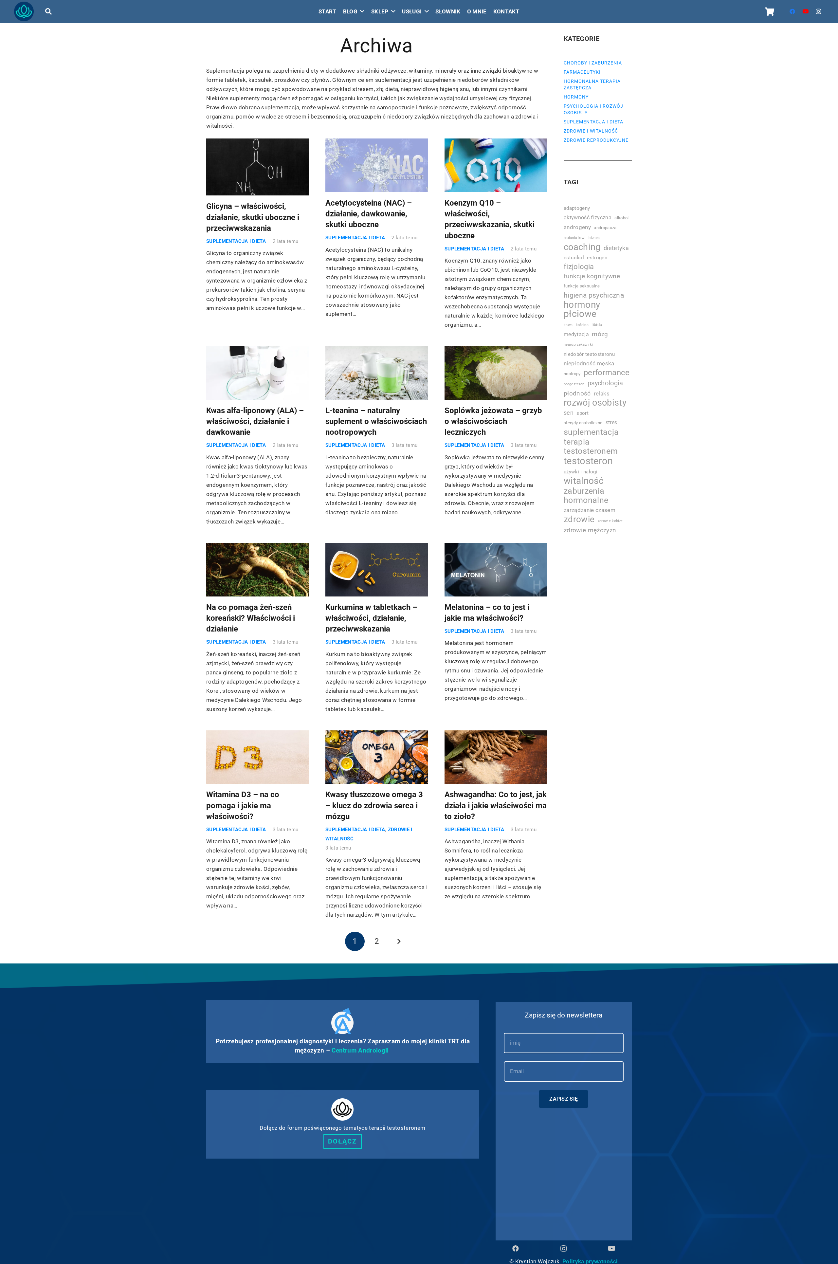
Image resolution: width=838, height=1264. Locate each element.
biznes (594, 238)
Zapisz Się (563, 1099)
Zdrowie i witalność (591, 131)
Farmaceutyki (582, 72)
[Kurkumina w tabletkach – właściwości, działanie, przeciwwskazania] (376, 569)
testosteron (588, 461)
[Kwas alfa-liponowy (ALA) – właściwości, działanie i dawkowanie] (257, 373)
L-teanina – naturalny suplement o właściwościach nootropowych (376, 421)
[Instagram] (818, 11)
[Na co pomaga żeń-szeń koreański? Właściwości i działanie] (257, 569)
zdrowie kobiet (610, 521)
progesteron (574, 384)
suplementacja (591, 432)
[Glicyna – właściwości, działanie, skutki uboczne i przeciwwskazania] (257, 166)
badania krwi (575, 238)
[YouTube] (805, 11)
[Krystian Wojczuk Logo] (24, 11)
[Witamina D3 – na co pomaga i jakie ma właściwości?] (257, 757)
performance (607, 372)
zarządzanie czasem (589, 510)
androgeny (577, 227)
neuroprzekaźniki (578, 344)
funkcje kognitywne (592, 276)
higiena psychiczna (594, 295)
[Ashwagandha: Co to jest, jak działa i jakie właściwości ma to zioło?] (496, 757)
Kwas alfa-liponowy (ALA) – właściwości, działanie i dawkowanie (255, 421)
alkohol (621, 217)
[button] (48, 11)
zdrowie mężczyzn (590, 530)
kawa (568, 325)
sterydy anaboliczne (583, 422)
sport (582, 413)
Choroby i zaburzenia (593, 62)
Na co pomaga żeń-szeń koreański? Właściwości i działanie (250, 618)
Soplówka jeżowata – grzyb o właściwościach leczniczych (493, 421)
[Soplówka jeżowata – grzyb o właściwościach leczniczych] (496, 373)
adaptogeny (577, 208)
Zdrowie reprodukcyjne (596, 140)
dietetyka (616, 248)
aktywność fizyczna (587, 217)
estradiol (574, 258)
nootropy (572, 373)
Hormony (576, 97)
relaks (602, 393)
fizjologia (579, 267)
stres (611, 422)
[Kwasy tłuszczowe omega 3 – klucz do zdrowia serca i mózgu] (376, 757)
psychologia (605, 383)
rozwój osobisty (595, 402)
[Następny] (398, 941)
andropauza (605, 227)
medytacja (576, 334)
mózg (600, 334)
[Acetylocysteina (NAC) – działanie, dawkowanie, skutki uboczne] (376, 165)
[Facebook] (792, 11)
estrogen (597, 258)
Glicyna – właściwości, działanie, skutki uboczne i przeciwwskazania (252, 217)
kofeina (582, 325)
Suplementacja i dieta (236, 241)
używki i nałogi (580, 472)
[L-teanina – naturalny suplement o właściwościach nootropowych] (376, 373)
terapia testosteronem (591, 446)
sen (569, 412)
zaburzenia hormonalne (586, 495)
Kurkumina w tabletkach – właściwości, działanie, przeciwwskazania (371, 618)
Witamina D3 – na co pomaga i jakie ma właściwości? (242, 805)
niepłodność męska (589, 363)
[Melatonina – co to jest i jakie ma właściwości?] (496, 569)
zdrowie (579, 519)
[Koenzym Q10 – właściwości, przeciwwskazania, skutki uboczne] (496, 165)
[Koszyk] (769, 11)
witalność (584, 480)
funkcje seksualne (582, 286)
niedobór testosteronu (589, 354)
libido (597, 324)
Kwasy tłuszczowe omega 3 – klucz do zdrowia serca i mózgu (374, 805)
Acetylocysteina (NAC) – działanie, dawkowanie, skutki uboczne (368, 213)
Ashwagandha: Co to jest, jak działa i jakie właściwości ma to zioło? (496, 805)
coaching (582, 247)
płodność (577, 393)
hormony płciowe (582, 309)
